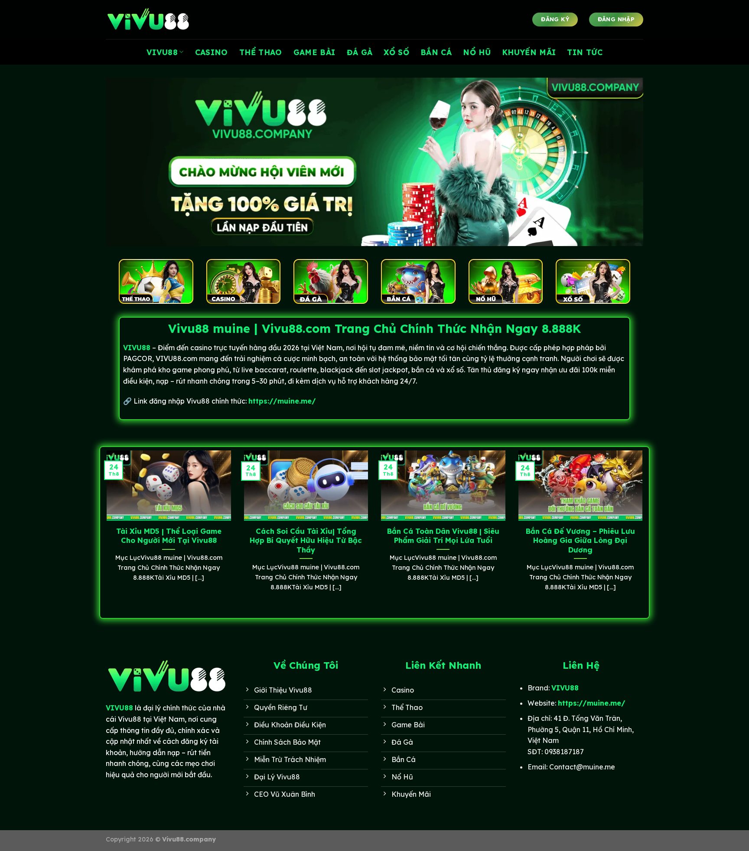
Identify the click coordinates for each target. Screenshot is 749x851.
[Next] (644, 531)
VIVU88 (162, 52)
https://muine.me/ (282, 401)
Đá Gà (360, 52)
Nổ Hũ (477, 52)
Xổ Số (396, 52)
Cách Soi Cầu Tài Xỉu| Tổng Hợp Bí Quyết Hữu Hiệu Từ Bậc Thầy (306, 540)
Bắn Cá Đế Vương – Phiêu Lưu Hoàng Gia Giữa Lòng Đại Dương (580, 540)
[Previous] (104, 531)
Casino (211, 52)
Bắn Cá (436, 52)
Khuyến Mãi (529, 52)
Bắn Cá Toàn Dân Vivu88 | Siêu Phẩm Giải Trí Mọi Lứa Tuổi (443, 535)
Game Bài (314, 52)
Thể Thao (260, 52)
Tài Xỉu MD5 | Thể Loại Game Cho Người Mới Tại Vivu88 (168, 535)
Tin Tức (584, 52)
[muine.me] (149, 20)
